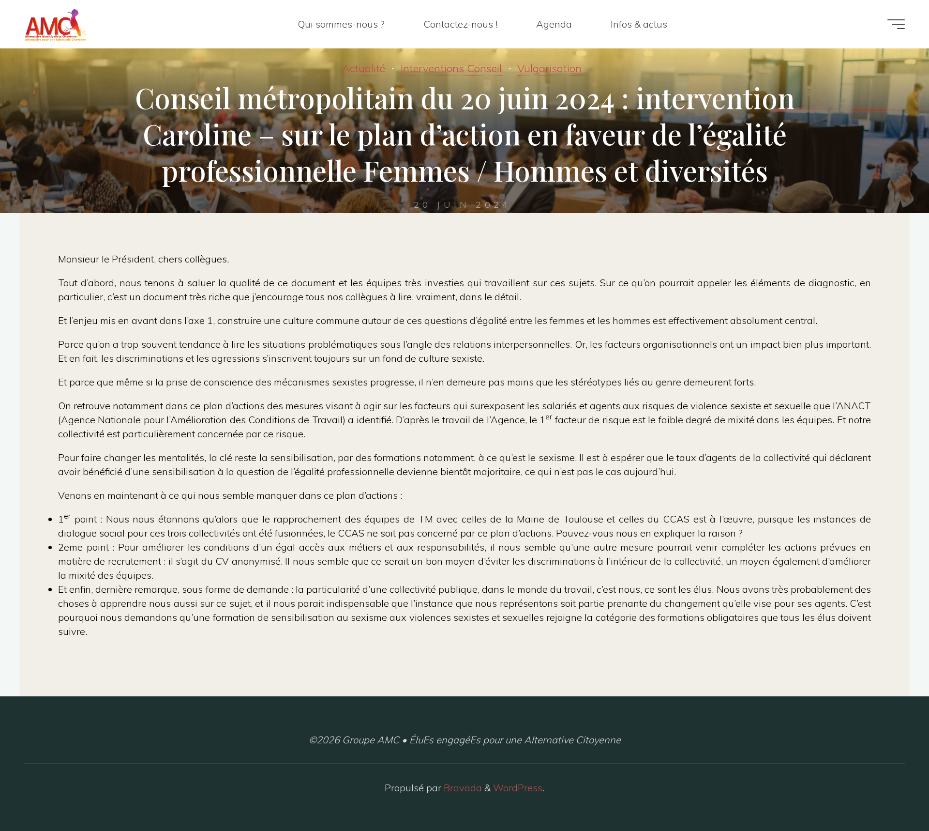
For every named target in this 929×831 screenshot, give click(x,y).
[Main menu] (896, 24)
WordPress (517, 788)
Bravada (461, 788)
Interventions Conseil (451, 68)
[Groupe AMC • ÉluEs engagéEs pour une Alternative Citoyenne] (55, 24)
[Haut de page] (891, 793)
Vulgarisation (549, 68)
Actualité (363, 68)
